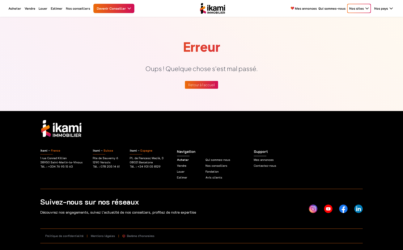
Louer (43, 8)
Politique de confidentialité (64, 236)
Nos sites (356, 8)
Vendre (30, 8)
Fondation (212, 171)
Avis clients (213, 177)
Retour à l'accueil (201, 85)
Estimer (57, 8)
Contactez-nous (265, 166)
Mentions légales (103, 236)
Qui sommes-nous (331, 8)
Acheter (14, 8)
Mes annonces (305, 8)
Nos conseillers (78, 8)
